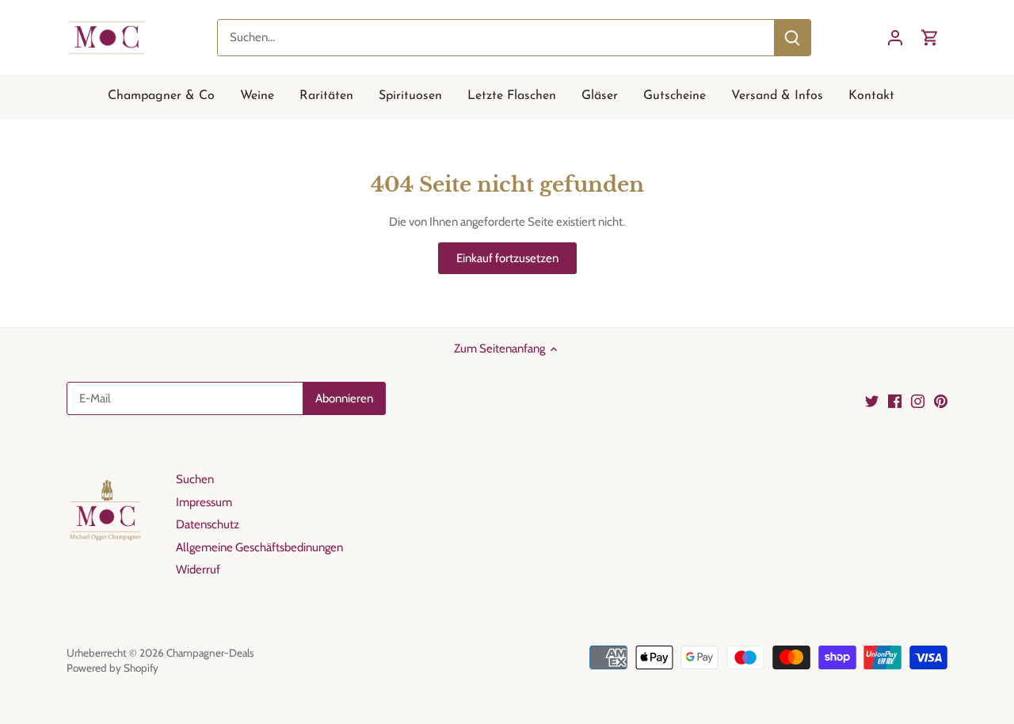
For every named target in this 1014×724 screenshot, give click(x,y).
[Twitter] (872, 401)
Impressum (204, 502)
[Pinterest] (940, 401)
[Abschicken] (792, 37)
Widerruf (198, 569)
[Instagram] (917, 401)
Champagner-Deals (210, 652)
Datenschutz (207, 524)
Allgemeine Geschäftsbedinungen (259, 547)
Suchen (195, 479)
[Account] (895, 37)
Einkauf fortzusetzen (507, 258)
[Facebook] (895, 401)
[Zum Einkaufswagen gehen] (930, 37)
